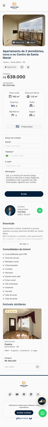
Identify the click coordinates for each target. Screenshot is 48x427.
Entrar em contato (13, 138)
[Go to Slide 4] (23, 335)
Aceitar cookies (24, 413)
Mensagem (10, 171)
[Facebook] (24, 394)
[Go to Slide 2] (19, 335)
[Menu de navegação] (4, 5)
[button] (24, 30)
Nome (8, 142)
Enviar (24, 194)
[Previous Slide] (5, 30)
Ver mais (22, 244)
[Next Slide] (43, 30)
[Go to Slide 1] (17, 335)
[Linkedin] (31, 394)
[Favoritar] (21, 67)
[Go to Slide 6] (27, 335)
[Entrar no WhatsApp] (40, 210)
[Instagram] (38, 394)
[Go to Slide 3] (21, 335)
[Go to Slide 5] (25, 335)
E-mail (8, 162)
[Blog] (10, 394)
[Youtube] (17, 394)
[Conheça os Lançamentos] (42, 401)
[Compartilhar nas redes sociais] (28, 67)
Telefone (9, 152)
